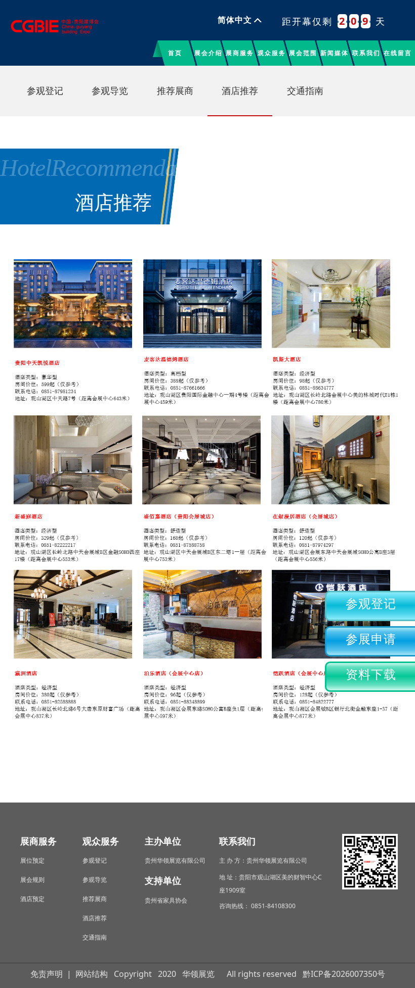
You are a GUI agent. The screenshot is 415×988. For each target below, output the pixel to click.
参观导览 (110, 91)
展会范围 (303, 53)
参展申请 (371, 639)
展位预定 (32, 860)
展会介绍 (208, 53)
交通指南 (305, 91)
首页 (175, 53)
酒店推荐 (240, 91)
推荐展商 (175, 91)
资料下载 (371, 674)
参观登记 (371, 603)
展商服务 (240, 53)
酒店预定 (32, 899)
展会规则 (32, 879)
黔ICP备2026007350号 (344, 973)
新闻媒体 (334, 53)
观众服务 (272, 53)
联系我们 (366, 53)
